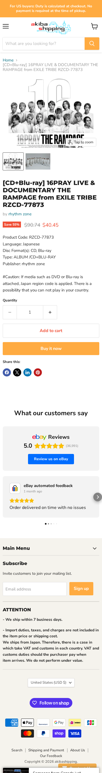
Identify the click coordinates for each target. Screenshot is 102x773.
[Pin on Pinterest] (38, 372)
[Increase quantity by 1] (50, 312)
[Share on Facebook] (7, 372)
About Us (77, 750)
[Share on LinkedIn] (27, 372)
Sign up (81, 589)
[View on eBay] (15, 488)
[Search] (92, 43)
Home (8, 60)
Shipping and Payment (46, 750)
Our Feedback (51, 755)
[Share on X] (17, 372)
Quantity (10, 300)
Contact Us (79, 768)
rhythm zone (20, 214)
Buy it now (51, 349)
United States (48, 682)
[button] (4, 497)
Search (16, 750)
